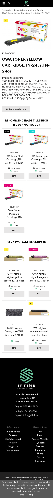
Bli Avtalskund (13, 439)
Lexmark (40, 450)
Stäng (29, 495)
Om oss (13, 435)
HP (40, 432)
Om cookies (13, 450)
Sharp (40, 454)
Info (14, 176)
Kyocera (40, 443)
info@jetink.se (30, 415)
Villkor (13, 443)
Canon (40, 457)
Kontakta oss (13, 432)
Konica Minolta (40, 439)
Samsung (40, 461)
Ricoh (40, 435)
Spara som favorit (17, 109)
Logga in (13, 446)
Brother (40, 446)
